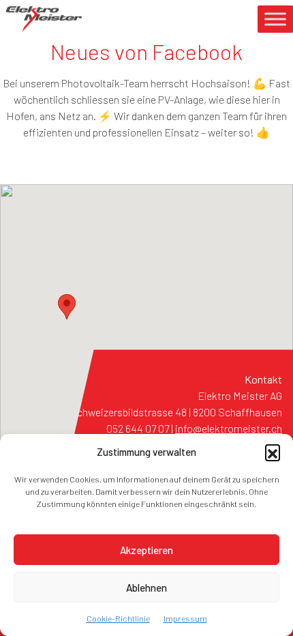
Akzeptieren (146, 550)
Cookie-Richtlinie (118, 618)
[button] (272, 452)
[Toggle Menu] (275, 18)
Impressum (185, 618)
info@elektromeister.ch (228, 428)
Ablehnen (146, 587)
